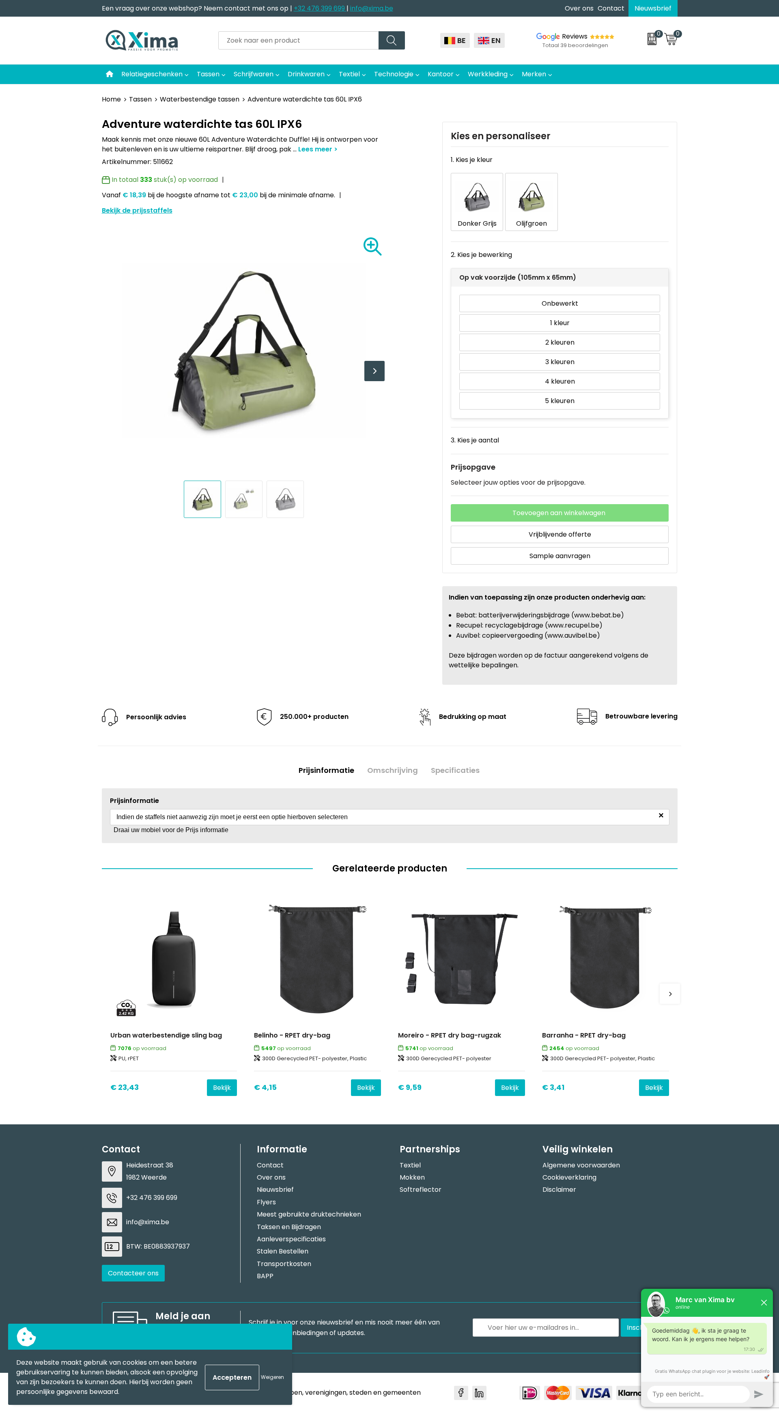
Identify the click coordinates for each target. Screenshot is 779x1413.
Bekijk (222, 1087)
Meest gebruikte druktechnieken (309, 1214)
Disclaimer (559, 1189)
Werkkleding (488, 74)
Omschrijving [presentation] (392, 770)
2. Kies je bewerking (481, 254)
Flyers (266, 1202)
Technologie (393, 74)
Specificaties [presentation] (455, 770)
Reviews (574, 36)
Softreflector (420, 1189)
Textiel (349, 74)
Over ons (579, 8)
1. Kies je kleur (472, 159)
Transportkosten (284, 1263)
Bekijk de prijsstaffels (137, 210)
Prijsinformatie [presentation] (326, 770)
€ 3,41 (553, 1087)
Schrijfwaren (253, 74)
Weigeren (272, 1377)
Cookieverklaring (569, 1177)
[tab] (326, 771)
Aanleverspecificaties (291, 1239)
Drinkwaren (306, 74)
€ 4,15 (265, 1087)
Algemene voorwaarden (581, 1165)
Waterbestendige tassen (199, 99)
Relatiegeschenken (152, 74)
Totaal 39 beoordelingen (575, 45)
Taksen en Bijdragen (289, 1227)
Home (111, 99)
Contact (611, 8)
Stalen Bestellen (282, 1251)
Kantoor (441, 74)
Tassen (208, 74)
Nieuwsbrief (653, 8)
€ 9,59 (410, 1087)
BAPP (265, 1276)
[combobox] (298, 40)
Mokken (412, 1177)
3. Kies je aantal (475, 440)
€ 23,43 (124, 1087)
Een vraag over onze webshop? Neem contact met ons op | (198, 8)
